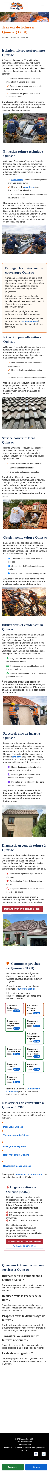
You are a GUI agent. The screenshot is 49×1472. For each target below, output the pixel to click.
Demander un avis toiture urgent (22, 909)
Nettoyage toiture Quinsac (16, 1155)
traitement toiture (29, 321)
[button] (42, 1465)
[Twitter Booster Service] (43, 1454)
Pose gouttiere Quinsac (15, 1146)
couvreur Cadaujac (25, 989)
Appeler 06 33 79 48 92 (25, 1246)
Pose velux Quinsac (13, 1127)
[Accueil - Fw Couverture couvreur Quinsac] (16, 6)
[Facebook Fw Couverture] (36, 1454)
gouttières (29, 187)
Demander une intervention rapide (25, 1242)
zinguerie (16, 757)
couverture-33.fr (27, 1439)
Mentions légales (24, 1445)
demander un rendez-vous (29, 1174)
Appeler (13, 1467)
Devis (37, 1467)
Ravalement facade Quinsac (17, 1166)
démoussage (17, 180)
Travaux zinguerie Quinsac (16, 1135)
